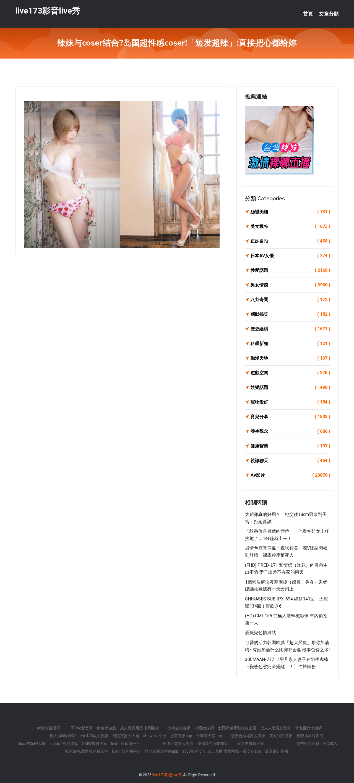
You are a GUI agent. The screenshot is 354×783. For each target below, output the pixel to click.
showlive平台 (154, 736)
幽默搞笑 (290, 314)
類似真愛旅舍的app (161, 751)
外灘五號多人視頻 (178, 743)
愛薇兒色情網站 (260, 632)
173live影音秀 (81, 728)
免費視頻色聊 (307, 743)
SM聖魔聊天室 (94, 743)
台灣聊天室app (209, 736)
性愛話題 (290, 270)
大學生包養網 (179, 728)
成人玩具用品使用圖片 (139, 728)
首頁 (308, 14)
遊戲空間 (290, 372)
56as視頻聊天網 (32, 743)
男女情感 (290, 285)
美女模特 (290, 226)
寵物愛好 (290, 402)
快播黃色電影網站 (212, 743)
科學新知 (290, 343)
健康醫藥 (290, 446)
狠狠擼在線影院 (310, 736)
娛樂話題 (290, 387)
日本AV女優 (290, 255)
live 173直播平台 (125, 743)
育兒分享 (290, 416)
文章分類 (329, 14)
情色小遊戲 (106, 728)
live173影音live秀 (47, 10)
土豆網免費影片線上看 (237, 728)
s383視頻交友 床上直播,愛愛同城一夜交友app (221, 751)
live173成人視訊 (94, 736)
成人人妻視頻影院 (275, 728)
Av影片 (290, 475)
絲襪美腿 (290, 211)
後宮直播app (181, 736)
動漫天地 (290, 358)
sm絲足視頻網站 (64, 743)
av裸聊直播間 (48, 728)
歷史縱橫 (290, 328)
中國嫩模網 (204, 728)
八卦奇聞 (290, 299)
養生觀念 (290, 431)
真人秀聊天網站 (63, 736)
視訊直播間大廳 (125, 736)
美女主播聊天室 (250, 743)
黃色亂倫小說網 (308, 728)
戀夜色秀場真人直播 (248, 736)
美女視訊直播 (281, 736)
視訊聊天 (290, 460)
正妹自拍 (290, 241)
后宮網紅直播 (276, 751)
